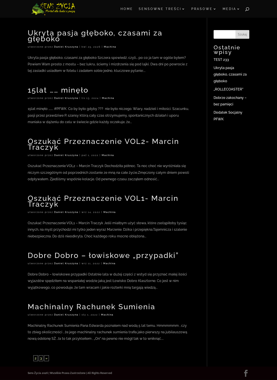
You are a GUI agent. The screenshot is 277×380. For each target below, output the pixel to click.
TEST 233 (221, 60)
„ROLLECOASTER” (228, 89)
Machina (110, 46)
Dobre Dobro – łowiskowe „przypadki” (103, 255)
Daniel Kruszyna (66, 46)
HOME (127, 9)
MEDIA (229, 9)
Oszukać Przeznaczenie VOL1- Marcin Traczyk (103, 201)
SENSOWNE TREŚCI (160, 9)
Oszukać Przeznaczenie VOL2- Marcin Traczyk (103, 144)
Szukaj (242, 34)
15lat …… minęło (58, 90)
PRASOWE (202, 9)
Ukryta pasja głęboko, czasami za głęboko (95, 36)
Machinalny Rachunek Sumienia (91, 306)
